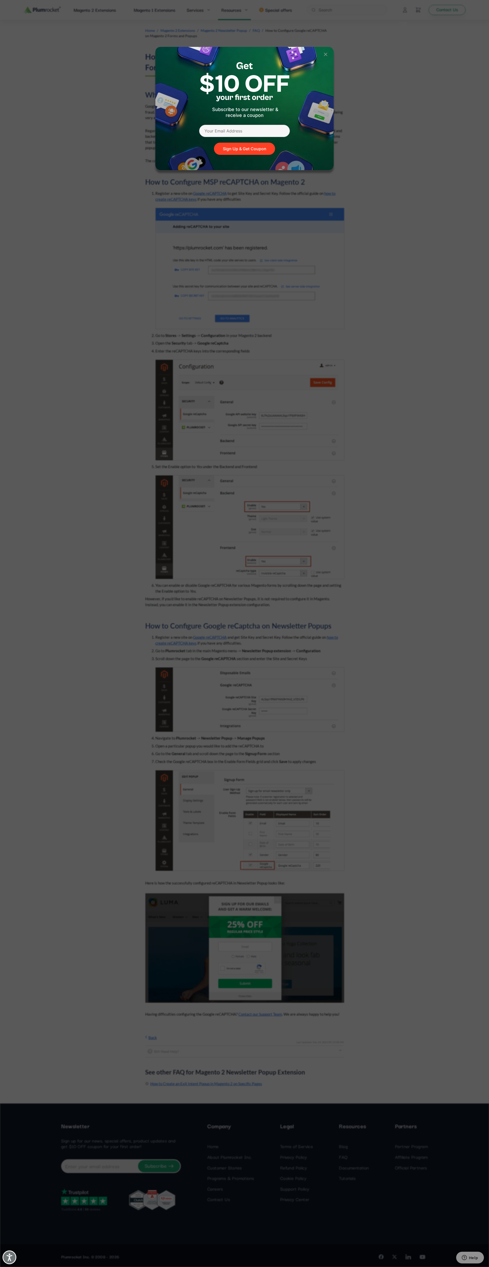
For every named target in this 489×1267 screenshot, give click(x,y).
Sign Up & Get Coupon (244, 148)
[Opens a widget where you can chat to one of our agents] (470, 1258)
